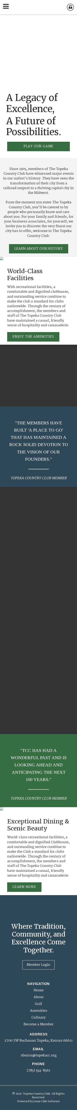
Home (39, 990)
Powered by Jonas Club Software (38, 1101)
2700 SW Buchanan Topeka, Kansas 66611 (38, 1040)
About (39, 997)
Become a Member (39, 1024)
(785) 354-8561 (38, 1070)
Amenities (38, 1010)
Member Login (38, 965)
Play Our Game (38, 146)
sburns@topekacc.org (38, 1055)
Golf (38, 1004)
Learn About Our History (38, 249)
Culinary (38, 1017)
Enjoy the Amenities (33, 337)
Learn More (24, 887)
